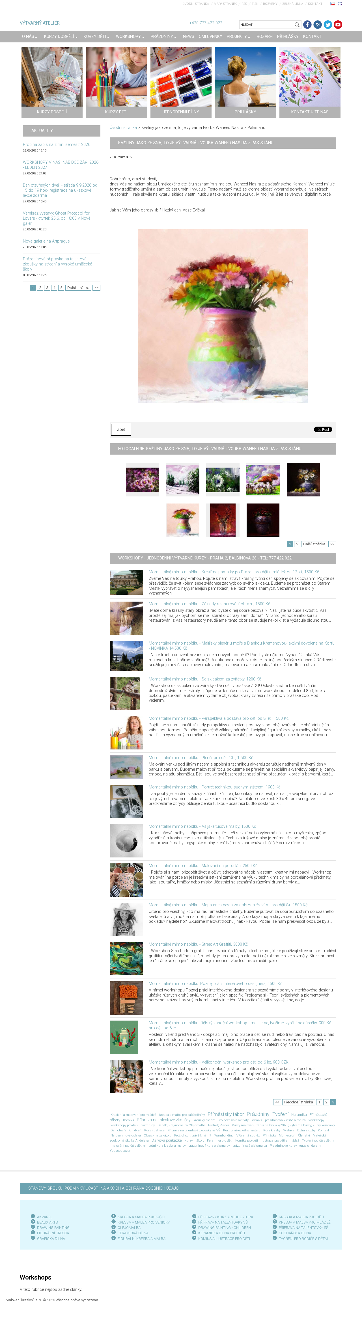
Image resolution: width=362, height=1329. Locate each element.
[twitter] (328, 24)
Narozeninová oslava (126, 1135)
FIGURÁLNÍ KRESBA (53, 1233)
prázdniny (148, 1125)
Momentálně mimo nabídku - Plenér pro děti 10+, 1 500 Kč (201, 757)
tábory (199, 1140)
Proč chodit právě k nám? (192, 1135)
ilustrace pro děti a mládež (280, 1140)
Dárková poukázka (167, 1140)
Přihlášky (269, 1135)
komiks (256, 1120)
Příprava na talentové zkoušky (164, 1120)
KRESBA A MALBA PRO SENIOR (143, 1222)
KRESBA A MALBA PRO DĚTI (301, 1217)
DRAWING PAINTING (53, 1228)
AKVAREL (44, 1217)
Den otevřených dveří (126, 1130)
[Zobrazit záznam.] (126, 582)
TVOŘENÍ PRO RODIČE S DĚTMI (304, 1239)
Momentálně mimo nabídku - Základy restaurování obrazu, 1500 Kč (209, 604)
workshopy (316, 1120)
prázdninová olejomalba (249, 1146)
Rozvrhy (270, 4)
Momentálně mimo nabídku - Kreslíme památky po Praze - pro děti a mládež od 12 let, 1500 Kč (234, 572)
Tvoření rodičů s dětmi (318, 1140)
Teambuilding (224, 1135)
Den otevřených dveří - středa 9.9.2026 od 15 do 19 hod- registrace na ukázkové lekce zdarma (60, 190)
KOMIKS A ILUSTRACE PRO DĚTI (224, 1239)
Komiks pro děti (246, 1140)
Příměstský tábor (226, 1114)
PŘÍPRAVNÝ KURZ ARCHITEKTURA (225, 1217)
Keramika (299, 1114)
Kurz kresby (271, 1130)
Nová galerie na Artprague (46, 241)
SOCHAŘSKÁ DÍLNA (295, 1233)
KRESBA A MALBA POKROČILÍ (141, 1217)
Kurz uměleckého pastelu (241, 1130)
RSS (244, 4)
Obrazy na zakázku (157, 1135)
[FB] (307, 24)
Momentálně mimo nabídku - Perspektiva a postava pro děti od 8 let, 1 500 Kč (218, 718)
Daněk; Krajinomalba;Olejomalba (181, 1125)
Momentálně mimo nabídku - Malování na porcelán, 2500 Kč (203, 865)
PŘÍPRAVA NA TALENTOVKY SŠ (303, 1228)
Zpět (121, 429)
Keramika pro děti (219, 1140)
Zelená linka (292, 4)
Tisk (255, 4)
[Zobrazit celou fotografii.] (142, 479)
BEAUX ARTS (47, 1222)
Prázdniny (258, 1114)
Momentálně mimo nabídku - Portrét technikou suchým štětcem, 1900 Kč (214, 787)
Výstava (288, 1130)
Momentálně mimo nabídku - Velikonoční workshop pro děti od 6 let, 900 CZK (218, 1062)
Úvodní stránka (195, 4)
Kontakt (315, 4)
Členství (304, 1135)
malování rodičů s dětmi (128, 1146)
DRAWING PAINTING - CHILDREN (224, 1228)
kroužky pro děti (204, 1120)
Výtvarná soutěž (248, 1135)
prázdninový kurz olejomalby (209, 1146)
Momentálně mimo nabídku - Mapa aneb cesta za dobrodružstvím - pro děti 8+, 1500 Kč (228, 905)
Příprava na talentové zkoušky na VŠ (193, 1130)
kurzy (189, 1140)
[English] (340, 3)
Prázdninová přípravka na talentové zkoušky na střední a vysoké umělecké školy (57, 264)
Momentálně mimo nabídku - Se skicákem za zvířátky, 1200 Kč (205, 679)
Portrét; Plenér (218, 1125)
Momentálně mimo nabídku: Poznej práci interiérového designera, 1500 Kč (215, 983)
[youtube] (338, 24)
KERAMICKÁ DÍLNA (133, 1233)
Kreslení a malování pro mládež (133, 1115)
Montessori (287, 1135)
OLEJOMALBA (129, 1228)
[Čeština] (332, 3)
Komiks (128, 1120)
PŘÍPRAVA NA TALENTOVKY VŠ (223, 1222)
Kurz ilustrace (154, 1130)
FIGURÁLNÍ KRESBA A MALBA (141, 1239)
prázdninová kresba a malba (285, 1120)
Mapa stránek (225, 4)
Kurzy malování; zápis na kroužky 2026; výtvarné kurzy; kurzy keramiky (283, 1125)
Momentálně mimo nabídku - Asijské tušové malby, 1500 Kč (202, 826)
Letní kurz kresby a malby (167, 1146)
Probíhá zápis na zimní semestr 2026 (56, 144)
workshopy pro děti (124, 1125)
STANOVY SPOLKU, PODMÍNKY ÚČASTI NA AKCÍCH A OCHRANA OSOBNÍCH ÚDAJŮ (103, 1188)
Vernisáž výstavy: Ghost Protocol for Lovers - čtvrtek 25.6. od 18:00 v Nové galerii (56, 218)
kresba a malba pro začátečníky (182, 1115)
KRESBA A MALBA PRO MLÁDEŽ (305, 1222)
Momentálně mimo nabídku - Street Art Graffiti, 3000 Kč (198, 944)
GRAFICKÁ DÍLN (50, 1239)
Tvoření (280, 1114)
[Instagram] (317, 24)
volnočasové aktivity (234, 1120)
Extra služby (306, 1130)
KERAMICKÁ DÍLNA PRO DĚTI (221, 1233)
